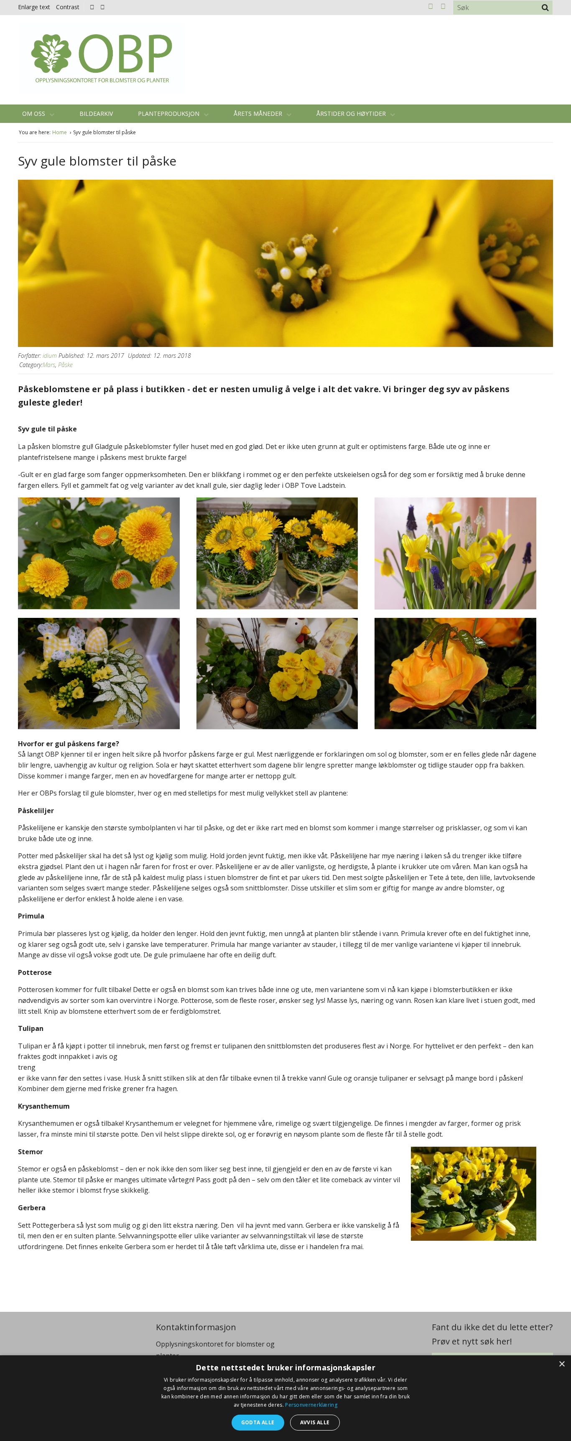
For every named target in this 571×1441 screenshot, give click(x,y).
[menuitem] (94, 7)
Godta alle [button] (258, 1422)
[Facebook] (92, 7)
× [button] (561, 1364)
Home (60, 132)
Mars (49, 365)
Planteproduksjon (169, 113)
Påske (65, 365)
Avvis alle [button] (315, 1422)
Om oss (34, 113)
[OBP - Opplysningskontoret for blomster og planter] (101, 58)
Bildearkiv (96, 113)
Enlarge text (34, 7)
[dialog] (285, 1398)
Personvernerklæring (311, 1404)
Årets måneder (259, 113)
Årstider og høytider (351, 113)
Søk (545, 7)
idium (50, 356)
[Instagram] (102, 7)
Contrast (67, 7)
